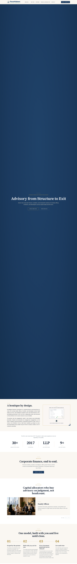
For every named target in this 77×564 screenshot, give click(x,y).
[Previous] (66, 518)
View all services (38, 472)
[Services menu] (29, 2)
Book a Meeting (33, 208)
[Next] (69, 518)
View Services (44, 208)
